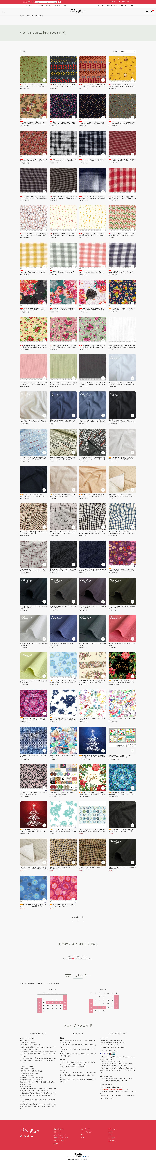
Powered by (70, 1156)
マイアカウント (112, 1129)
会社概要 (56, 1143)
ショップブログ (85, 1129)
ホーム (25, 6)
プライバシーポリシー (59, 1140)
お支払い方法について (59, 1135)
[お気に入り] (147, 12)
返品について (57, 1132)
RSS (82, 1135)
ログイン (130, 1)
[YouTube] (132, 5)
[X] (122, 5)
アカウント (114, 1)
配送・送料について (59, 1129)
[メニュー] (3, 11)
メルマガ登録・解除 (104, 5)
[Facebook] (128, 5)
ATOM (82, 1138)
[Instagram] (125, 5)
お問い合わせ (116, 5)
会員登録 (123, 1)
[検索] (59, 2)
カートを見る (111, 1138)
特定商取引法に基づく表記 (61, 1138)
